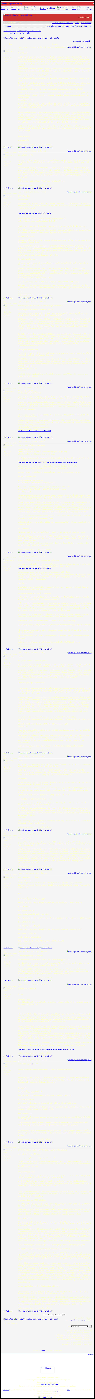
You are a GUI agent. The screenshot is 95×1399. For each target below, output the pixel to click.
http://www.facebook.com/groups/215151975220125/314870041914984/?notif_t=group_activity (47, 462)
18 (23, 33)
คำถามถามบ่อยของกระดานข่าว (62, 23)
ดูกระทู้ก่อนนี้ (77, 41)
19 (25, 33)
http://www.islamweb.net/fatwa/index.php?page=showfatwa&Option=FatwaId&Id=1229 (46, 1049)
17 (21, 33)
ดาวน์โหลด (51, 8)
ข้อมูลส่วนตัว (49, 26)
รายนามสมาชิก (86, 23)
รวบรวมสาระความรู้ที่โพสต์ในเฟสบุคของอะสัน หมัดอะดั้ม (22, 31)
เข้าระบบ (8, 26)
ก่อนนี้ (11, 33)
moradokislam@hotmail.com (50, 1384)
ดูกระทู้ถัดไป (87, 41)
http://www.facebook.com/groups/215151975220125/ (34, 213)
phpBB (42, 1350)
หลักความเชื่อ (54, 38)
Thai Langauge (89, 8)
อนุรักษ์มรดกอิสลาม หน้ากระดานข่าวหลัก (34, 38)
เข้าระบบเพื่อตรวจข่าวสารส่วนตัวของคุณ (68, 26)
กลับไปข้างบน (8, 147)
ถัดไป (28, 33)
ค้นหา (77, 23)
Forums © (91, 1354)
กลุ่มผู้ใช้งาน (87, 26)
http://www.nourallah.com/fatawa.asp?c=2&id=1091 (34, 431)
